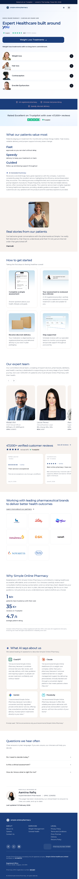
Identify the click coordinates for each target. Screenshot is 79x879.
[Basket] (64, 8)
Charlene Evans (51, 456)
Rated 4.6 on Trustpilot (24, 2)
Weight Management (36, 829)
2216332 (52, 795)
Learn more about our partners (19, 509)
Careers (9, 831)
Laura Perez (43, 422)
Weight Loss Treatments (33, 40)
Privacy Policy (56, 829)
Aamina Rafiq (27, 792)
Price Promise (56, 834)
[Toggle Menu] (69, 7)
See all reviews (63, 445)
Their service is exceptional (18, 469)
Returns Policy (56, 839)
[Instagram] (19, 847)
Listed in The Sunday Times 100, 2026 (48, 2)
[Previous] (8, 380)
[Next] (14, 380)
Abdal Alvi (11, 422)
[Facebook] (8, 847)
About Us (9, 829)
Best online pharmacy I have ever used (61, 467)
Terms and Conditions (58, 831)
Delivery (54, 837)
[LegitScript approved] (47, 846)
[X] (14, 847)
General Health (33, 831)
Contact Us (10, 834)
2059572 (13, 429)
